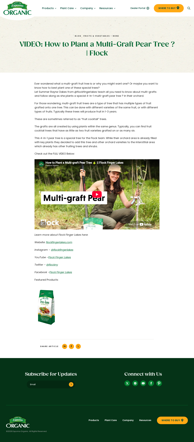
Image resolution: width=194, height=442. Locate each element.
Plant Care (67, 8)
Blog (78, 36)
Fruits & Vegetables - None (101, 36)
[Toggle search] (189, 8)
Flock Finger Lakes (59, 257)
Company (86, 8)
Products (48, 8)
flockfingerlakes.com (59, 242)
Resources (106, 8)
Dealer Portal (138, 8)
